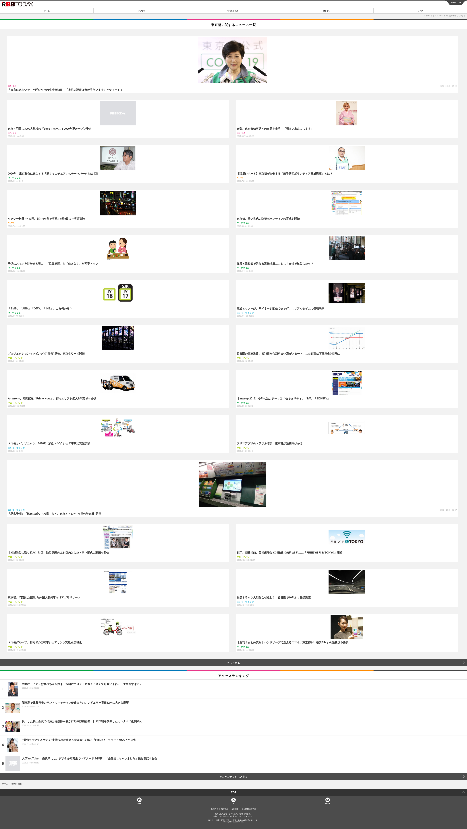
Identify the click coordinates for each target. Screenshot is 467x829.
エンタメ (327, 11)
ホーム (47, 11)
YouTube (327, 803)
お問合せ (214, 809)
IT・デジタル (140, 11)
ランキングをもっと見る (233, 776)
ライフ (420, 11)
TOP (233, 792)
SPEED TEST (233, 11)
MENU (454, 2)
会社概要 (235, 809)
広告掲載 (224, 809)
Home (139, 803)
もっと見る (233, 663)
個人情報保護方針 (249, 809)
